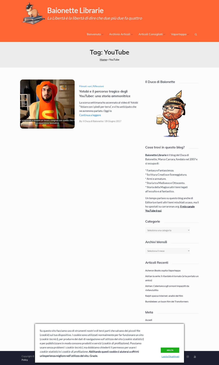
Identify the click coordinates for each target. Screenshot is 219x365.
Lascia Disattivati (170, 356)
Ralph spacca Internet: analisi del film (164, 295)
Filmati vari (85, 86)
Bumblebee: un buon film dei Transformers (166, 301)
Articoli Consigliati (151, 34)
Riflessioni (98, 86)
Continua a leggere (90, 115)
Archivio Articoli (119, 34)
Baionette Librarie (75, 10)
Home (103, 59)
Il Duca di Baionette (93, 121)
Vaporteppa (178, 34)
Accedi (148, 319)
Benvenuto (94, 34)
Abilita (170, 350)
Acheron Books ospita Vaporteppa (162, 270)
